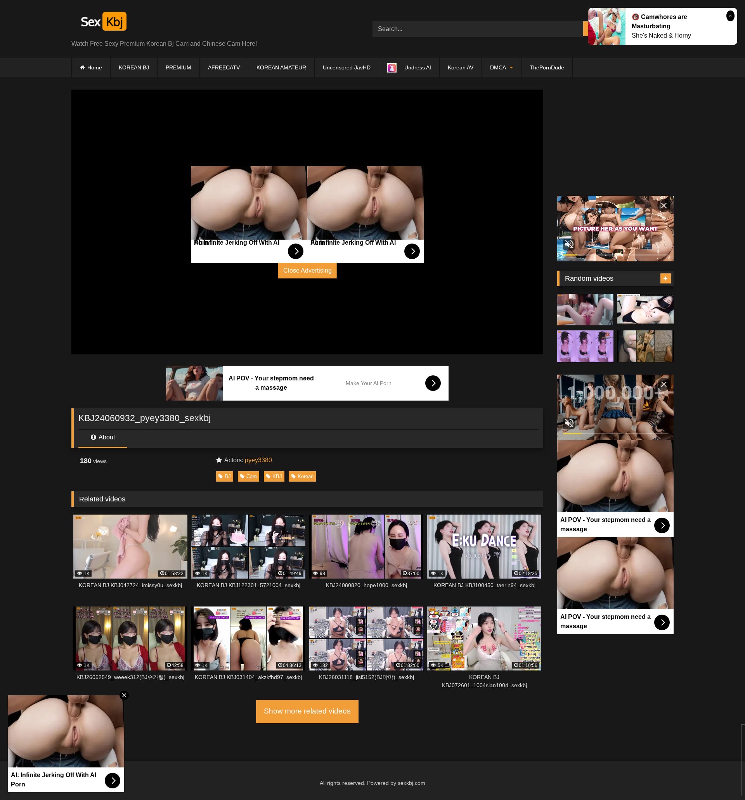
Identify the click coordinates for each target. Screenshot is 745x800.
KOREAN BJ (134, 67)
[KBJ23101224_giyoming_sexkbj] (645, 310)
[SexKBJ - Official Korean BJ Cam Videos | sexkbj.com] (102, 22)
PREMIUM (178, 67)
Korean (306, 476)
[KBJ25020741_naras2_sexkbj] (585, 346)
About (106, 437)
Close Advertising (307, 270)
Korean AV (460, 67)
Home (94, 67)
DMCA (498, 67)
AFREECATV (224, 67)
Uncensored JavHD (347, 67)
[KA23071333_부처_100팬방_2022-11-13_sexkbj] (645, 346)
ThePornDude (547, 67)
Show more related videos (307, 711)
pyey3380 (258, 460)
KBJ (277, 476)
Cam (251, 476)
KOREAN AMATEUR (281, 67)
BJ (228, 476)
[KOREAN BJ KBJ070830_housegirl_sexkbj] (585, 310)
